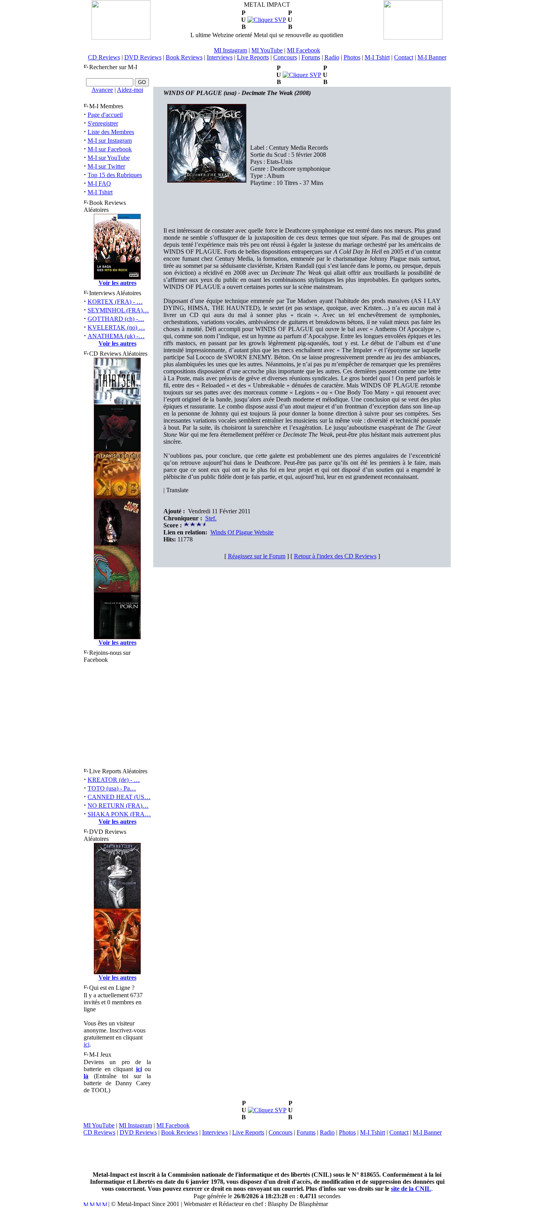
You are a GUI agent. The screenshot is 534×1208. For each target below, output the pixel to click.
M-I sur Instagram (110, 140)
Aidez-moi (130, 89)
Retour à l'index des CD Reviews (335, 556)
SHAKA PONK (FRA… (119, 814)
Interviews (220, 57)
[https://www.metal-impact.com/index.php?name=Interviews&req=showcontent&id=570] (302, 75)
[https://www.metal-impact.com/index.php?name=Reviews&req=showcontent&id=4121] (266, 19)
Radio (331, 57)
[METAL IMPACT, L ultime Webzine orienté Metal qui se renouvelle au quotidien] (121, 37)
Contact (403, 57)
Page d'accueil (105, 114)
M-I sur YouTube (109, 157)
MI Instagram (230, 50)
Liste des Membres (111, 132)
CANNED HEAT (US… (119, 797)
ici (87, 1044)
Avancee (102, 89)
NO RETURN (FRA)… (118, 805)
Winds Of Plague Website (242, 532)
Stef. (211, 518)
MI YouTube (267, 50)
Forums (310, 57)
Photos (352, 57)
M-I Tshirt (377, 57)
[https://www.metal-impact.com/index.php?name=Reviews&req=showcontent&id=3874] (267, 1110)
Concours (285, 57)
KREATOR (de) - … (114, 779)
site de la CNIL (411, 1188)
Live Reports (253, 57)
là (86, 1076)
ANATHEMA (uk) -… (116, 336)
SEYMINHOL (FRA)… (118, 310)
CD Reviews (104, 57)
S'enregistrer (103, 123)
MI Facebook (303, 50)
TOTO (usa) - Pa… (112, 788)
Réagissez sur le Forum (256, 556)
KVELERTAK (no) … (116, 327)
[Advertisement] (267, 1153)
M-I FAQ (99, 183)
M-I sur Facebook (110, 149)
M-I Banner (432, 57)
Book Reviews (184, 57)
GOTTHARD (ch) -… (116, 318)
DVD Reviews (142, 57)
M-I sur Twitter (106, 166)
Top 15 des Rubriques (115, 175)
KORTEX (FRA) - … (115, 301)
